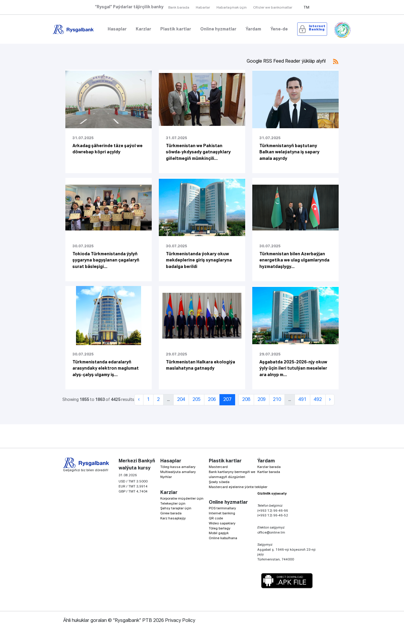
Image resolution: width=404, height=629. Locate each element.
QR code (216, 518)
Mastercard (218, 467)
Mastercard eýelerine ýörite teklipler (238, 487)
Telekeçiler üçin (172, 503)
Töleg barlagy (219, 528)
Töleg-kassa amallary (177, 467)
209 (262, 399)
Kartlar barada (268, 472)
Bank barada (178, 7)
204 (181, 399)
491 (302, 399)
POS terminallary (222, 508)
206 (212, 399)
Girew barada (171, 513)
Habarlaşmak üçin (231, 7)
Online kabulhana (223, 538)
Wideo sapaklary (222, 523)
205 (197, 399)
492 (318, 399)
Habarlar (203, 7)
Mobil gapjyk (219, 533)
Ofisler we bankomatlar (272, 7)
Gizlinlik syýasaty (272, 493)
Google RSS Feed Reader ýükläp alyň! (287, 61)
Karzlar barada (269, 467)
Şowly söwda (219, 482)
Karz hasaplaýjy (173, 518)
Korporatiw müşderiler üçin (181, 498)
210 (277, 399)
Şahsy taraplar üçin (175, 508)
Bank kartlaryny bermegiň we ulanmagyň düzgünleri (232, 474)
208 (246, 399)
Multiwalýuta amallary (178, 472)
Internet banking (222, 513)
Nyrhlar (166, 477)
